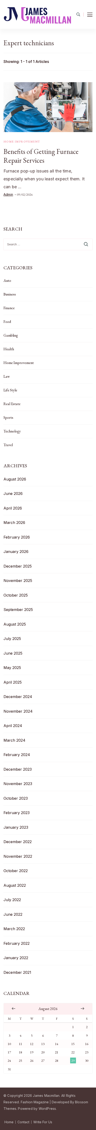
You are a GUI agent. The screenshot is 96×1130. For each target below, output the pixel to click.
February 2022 (16, 943)
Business (9, 294)
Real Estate (12, 403)
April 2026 (12, 508)
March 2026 (14, 522)
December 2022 (17, 841)
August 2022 (14, 885)
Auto (7, 280)
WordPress (47, 1109)
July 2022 (12, 899)
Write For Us (42, 1122)
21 (56, 1052)
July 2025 (12, 638)
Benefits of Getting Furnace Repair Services (41, 156)
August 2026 (14, 479)
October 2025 (15, 595)
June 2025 (12, 653)
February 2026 (16, 537)
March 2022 (14, 928)
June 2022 (12, 914)
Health (8, 349)
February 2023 (16, 812)
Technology (12, 431)
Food (7, 321)
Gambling (10, 335)
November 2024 (18, 711)
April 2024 (12, 725)
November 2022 (17, 856)
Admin (8, 194)
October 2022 (15, 870)
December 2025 (17, 566)
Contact (23, 1122)
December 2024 (17, 696)
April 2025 (12, 682)
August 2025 (14, 624)
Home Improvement (21, 141)
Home (9, 1122)
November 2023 (17, 783)
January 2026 (15, 551)
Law (6, 376)
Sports (8, 417)
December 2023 (17, 769)
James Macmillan (46, 1096)
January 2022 (15, 957)
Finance (9, 307)
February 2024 (16, 754)
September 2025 (18, 609)
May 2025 (12, 667)
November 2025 (17, 580)
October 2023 (15, 798)
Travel (8, 444)
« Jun (13, 1008)
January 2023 (15, 827)
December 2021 (17, 972)
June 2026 (13, 493)
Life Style (10, 390)
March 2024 (14, 740)
